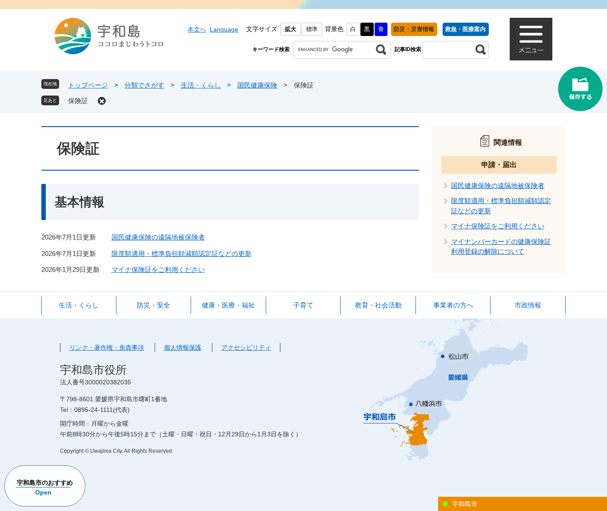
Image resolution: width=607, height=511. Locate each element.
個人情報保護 (182, 347)
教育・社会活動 (378, 305)
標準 (312, 29)
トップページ (88, 85)
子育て (303, 305)
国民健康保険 (257, 85)
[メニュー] (531, 39)
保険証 (78, 100)
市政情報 (528, 305)
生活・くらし (201, 85)
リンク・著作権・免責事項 (106, 347)
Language (224, 29)
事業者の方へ (453, 305)
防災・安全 (153, 305)
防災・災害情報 (414, 29)
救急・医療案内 (465, 29)
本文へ (197, 29)
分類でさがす (144, 85)
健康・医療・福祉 (228, 305)
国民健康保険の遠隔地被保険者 (158, 237)
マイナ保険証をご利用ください (158, 269)
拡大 (290, 29)
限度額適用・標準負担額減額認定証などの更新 (182, 253)
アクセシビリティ (246, 347)
